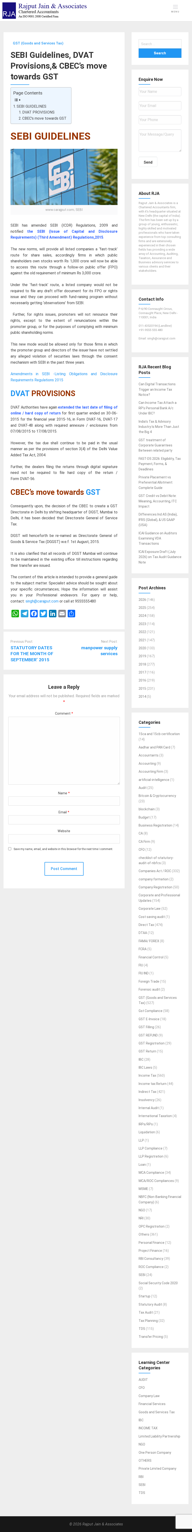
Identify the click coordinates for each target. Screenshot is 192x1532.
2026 (142, 600)
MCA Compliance (151, 1172)
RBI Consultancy (151, 1258)
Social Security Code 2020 (158, 1283)
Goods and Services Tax (157, 1412)
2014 (142, 696)
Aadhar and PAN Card (154, 747)
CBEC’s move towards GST (44, 118)
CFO (142, 849)
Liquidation (147, 1132)
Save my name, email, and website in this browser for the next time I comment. (63, 849)
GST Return (147, 1051)
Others (144, 1234)
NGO (142, 1210)
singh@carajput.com (42, 601)
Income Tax (147, 1075)
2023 (142, 624)
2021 (142, 640)
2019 (142, 656)
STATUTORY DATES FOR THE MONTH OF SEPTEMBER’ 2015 (32, 653)
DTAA (143, 933)
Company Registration (155, 887)
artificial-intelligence (154, 780)
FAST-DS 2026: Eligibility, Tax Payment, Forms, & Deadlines (160, 464)
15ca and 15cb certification (159, 734)
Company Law (149, 1396)
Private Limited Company (157, 1468)
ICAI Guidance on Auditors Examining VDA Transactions (158, 538)
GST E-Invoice (149, 1019)
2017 (142, 672)
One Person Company (155, 1452)
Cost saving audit (152, 917)
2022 (142, 632)
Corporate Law (150, 908)
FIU (141, 965)
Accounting (147, 763)
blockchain (147, 809)
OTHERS (145, 1460)
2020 (142, 648)
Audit (143, 788)
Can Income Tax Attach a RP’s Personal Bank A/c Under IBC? (158, 408)
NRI (141, 1218)
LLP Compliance (150, 1148)
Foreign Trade (149, 981)
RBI (141, 1477)
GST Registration (152, 1043)
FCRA (143, 949)
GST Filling (146, 1027)
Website (64, 831)
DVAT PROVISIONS (38, 112)
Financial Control (151, 957)
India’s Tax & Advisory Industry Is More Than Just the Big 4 (159, 427)
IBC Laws (145, 1067)
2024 (142, 616)
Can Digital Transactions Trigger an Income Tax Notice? (157, 389)
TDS (142, 1329)
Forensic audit (149, 989)
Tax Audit (146, 1312)
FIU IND (144, 973)
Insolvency (147, 1100)
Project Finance (150, 1250)
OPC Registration (152, 1226)
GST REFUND (148, 1035)
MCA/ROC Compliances (156, 1181)
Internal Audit (149, 1108)
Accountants (149, 755)
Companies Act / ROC (155, 871)
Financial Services (152, 1404)
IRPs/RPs (146, 1124)
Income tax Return (152, 1084)
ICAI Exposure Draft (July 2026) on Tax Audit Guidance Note (160, 557)
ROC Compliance (151, 1267)
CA (141, 833)
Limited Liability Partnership (159, 1436)
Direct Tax (146, 925)
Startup (144, 1296)
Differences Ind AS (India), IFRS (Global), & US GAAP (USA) (158, 519)
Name (64, 793)
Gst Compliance (150, 1011)
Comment (64, 714)
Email (64, 812)
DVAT (20, 393)
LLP (141, 1140)
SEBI (142, 1275)
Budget (144, 817)
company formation (154, 879)
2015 (142, 688)
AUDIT (143, 1380)
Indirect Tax (147, 1092)
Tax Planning (148, 1321)
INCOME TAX (148, 1428)
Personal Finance (151, 1243)
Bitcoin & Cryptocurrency (157, 796)
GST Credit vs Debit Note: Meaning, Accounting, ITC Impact (158, 501)
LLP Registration (151, 1156)
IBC (141, 1059)
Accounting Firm (151, 771)
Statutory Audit (150, 1304)
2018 (142, 664)
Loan (142, 1164)
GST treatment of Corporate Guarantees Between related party (155, 445)
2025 (142, 608)
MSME (143, 1189)
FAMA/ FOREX (149, 941)
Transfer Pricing (151, 1337)
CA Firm (144, 841)
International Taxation (155, 1116)
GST (93, 492)
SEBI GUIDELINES (31, 106)
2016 (142, 680)
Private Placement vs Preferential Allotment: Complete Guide (156, 482)
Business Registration (155, 825)
